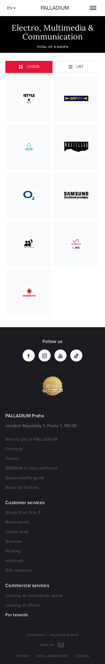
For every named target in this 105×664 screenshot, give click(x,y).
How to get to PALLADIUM (31, 439)
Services (13, 541)
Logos (33, 66)
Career (12, 458)
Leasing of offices (22, 605)
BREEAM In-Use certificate (31, 468)
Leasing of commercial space (34, 595)
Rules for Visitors (22, 487)
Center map (17, 531)
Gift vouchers (18, 570)
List (79, 66)
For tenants (16, 615)
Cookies (82, 656)
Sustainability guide (24, 478)
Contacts (14, 449)
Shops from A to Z (22, 512)
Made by (48, 645)
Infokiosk (14, 560)
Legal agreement (52, 656)
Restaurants (17, 522)
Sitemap (23, 656)
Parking (12, 551)
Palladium (55, 8)
